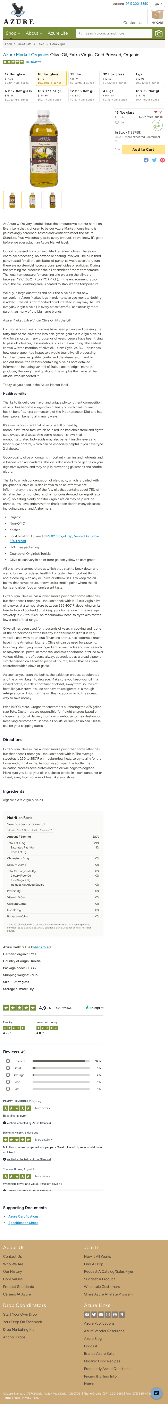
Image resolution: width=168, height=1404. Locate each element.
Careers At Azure (17, 1294)
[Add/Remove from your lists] (122, 122)
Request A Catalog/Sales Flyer (108, 1271)
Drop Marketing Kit (18, 1329)
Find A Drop (93, 1264)
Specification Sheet (23, 1223)
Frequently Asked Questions (107, 1368)
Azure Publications (99, 1323)
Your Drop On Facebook (22, 1322)
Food (8, 44)
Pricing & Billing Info (100, 1376)
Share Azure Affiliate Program (108, 1294)
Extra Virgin (57, 44)
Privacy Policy (30, 1397)
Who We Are (13, 1264)
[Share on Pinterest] (161, 160)
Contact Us (133, 22)
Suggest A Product (99, 1279)
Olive (40, 44)
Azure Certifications (23, 1216)
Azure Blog (93, 1338)
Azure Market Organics (26, 54)
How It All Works (97, 1256)
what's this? (41, 947)
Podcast (90, 1346)
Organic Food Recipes (102, 1361)
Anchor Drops (14, 1337)
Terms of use (11, 1397)
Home (89, 1383)
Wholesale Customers (102, 1286)
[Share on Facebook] (147, 160)
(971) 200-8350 (136, 4)
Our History (12, 1271)
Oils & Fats (24, 44)
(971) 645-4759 (142, 1393)
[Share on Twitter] (154, 160)
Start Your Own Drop (20, 1314)
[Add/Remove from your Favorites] (117, 122)
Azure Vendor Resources (104, 1331)
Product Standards (18, 1286)
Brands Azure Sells (99, 1353)
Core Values (13, 1279)
